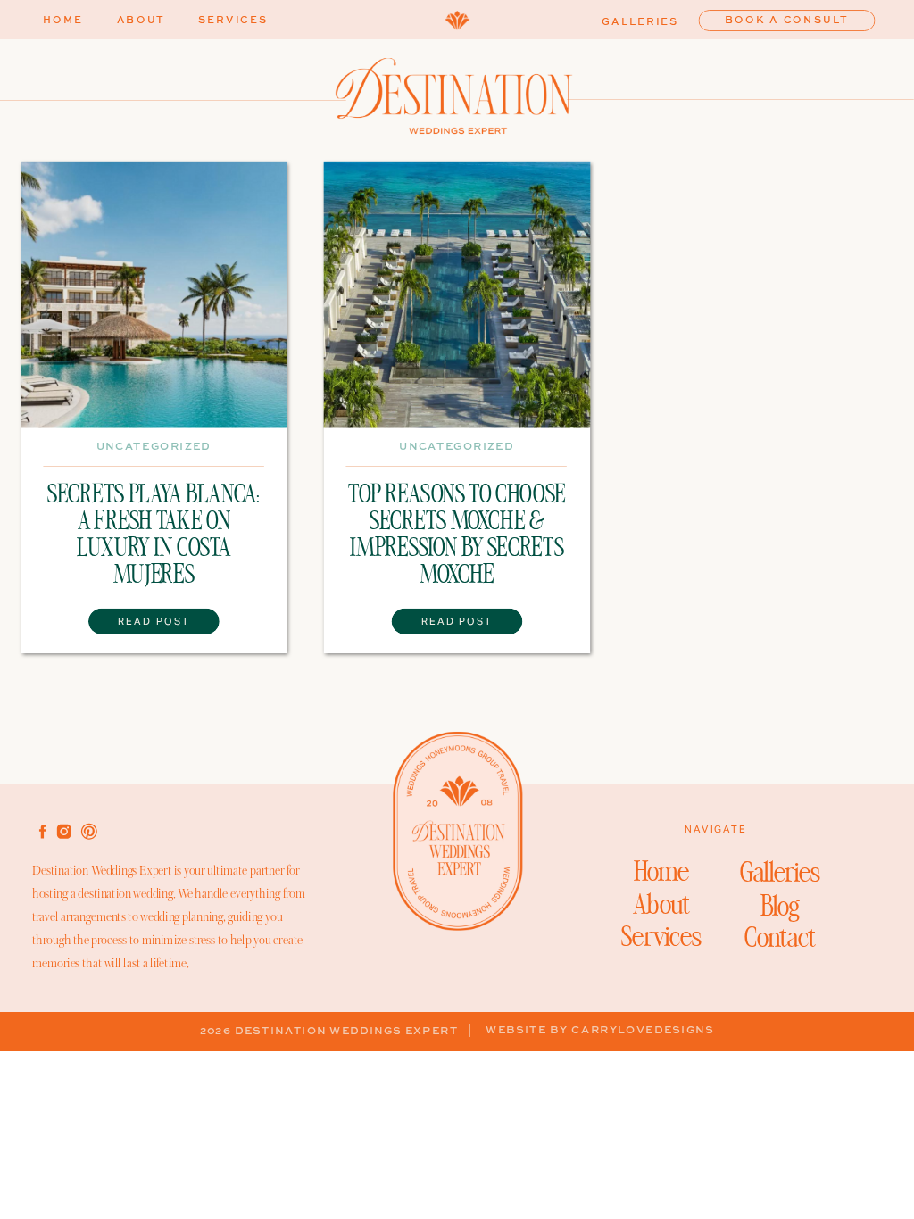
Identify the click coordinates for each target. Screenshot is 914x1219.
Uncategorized (153, 446)
